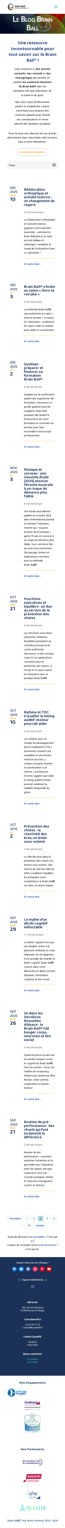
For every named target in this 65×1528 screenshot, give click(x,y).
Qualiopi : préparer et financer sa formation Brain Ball (33, 371)
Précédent (15, 1218)
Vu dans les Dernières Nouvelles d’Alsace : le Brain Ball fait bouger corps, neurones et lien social (37, 1026)
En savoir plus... (32, 264)
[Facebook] (28, 1269)
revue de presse (46, 1245)
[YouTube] (49, 1269)
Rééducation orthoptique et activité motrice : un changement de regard (39, 197)
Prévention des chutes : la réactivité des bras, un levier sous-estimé (36, 834)
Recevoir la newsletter (32, 152)
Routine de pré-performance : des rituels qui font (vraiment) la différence (39, 1129)
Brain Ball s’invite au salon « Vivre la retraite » (39, 290)
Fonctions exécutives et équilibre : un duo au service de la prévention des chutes (38, 608)
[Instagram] (35, 1269)
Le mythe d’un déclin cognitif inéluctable (36, 923)
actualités (39, 1236)
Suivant (40, 1225)
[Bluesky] (21, 1269)
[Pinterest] (42, 1269)
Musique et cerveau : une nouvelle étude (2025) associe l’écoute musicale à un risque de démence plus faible (38, 483)
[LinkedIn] (14, 1269)
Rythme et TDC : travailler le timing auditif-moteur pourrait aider (39, 718)
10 (29, 1225)
